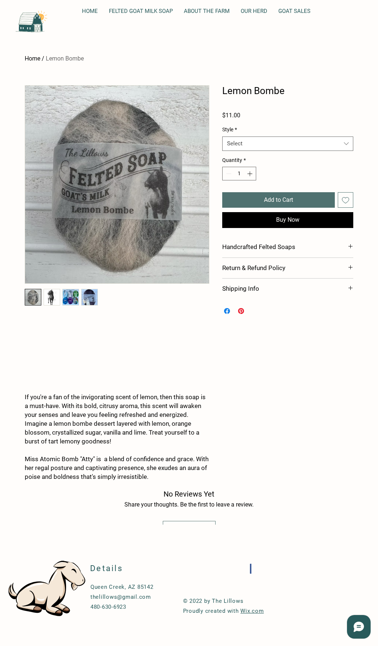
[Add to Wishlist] (345, 200)
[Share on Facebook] (227, 311)
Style (229, 129)
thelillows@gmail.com (120, 597)
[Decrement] (228, 173)
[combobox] (287, 144)
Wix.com (252, 611)
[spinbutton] (239, 173)
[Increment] (250, 173)
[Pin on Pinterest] (241, 311)
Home (32, 58)
